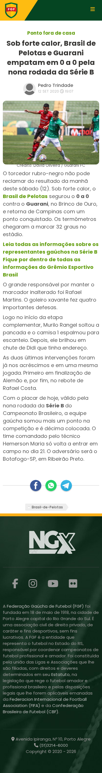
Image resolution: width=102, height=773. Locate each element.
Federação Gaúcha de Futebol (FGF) (46, 606)
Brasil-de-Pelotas (47, 507)
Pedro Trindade (55, 85)
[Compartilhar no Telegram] (66, 485)
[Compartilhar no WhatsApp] (51, 485)
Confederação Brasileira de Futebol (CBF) (43, 708)
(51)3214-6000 (53, 745)
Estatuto (60, 674)
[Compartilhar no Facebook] (35, 485)
